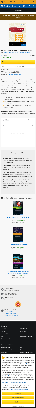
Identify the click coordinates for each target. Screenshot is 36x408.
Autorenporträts (27, 191)
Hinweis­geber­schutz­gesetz (26, 336)
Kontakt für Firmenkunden (10, 313)
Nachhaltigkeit (23, 331)
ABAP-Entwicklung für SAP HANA (18, 218)
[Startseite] (8, 6)
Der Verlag (3, 328)
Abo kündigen (23, 349)
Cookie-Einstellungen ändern (26, 352)
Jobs (2, 336)
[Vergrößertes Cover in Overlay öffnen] (18, 34)
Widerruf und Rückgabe (6, 349)
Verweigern (23, 375)
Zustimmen (29, 364)
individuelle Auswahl (9, 375)
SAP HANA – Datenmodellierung (18, 244)
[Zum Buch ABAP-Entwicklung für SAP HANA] (18, 208)
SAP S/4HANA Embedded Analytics (18, 272)
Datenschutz (21, 406)
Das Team (3, 331)
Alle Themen (19, 10)
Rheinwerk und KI (5, 339)
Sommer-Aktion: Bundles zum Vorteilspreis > (17, 2)
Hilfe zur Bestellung (9, 311)
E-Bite (5, 56)
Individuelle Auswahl (18, 397)
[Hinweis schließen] (33, 2)
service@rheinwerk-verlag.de (11, 315)
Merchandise (4, 352)
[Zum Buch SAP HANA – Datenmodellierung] (18, 234)
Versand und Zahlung (6, 347)
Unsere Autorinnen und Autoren (8, 334)
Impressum (14, 406)
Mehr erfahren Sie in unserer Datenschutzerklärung (14, 382)
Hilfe (21, 347)
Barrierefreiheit (23, 328)
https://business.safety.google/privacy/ (19, 389)
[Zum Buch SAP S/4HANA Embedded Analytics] (18, 261)
